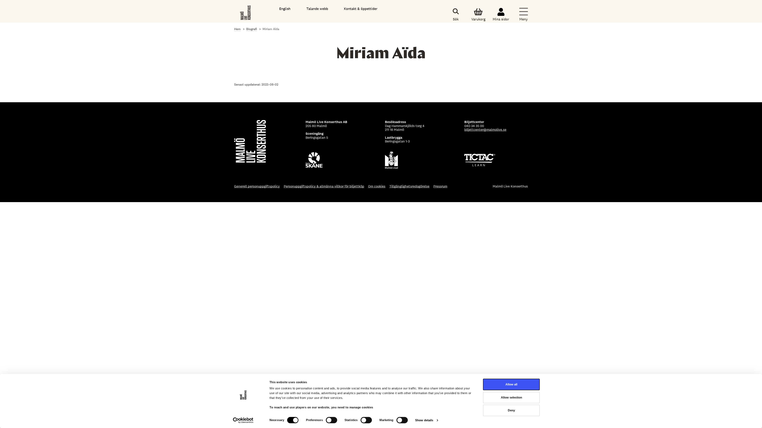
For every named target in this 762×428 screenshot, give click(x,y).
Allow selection (511, 397)
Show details (424, 420)
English (285, 8)
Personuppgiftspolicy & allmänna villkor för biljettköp (324, 186)
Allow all (511, 384)
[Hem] (245, 12)
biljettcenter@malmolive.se (485, 129)
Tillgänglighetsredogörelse (409, 186)
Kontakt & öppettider (360, 8)
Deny (511, 410)
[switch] (331, 420)
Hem (237, 29)
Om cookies (376, 186)
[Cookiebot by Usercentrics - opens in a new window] (243, 420)
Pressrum (440, 186)
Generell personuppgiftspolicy (257, 186)
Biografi (251, 29)
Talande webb (317, 8)
